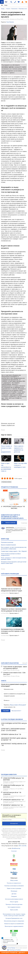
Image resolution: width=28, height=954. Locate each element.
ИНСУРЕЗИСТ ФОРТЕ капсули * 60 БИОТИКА (14, 507)
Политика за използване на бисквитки (14, 885)
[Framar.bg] (6, 2)
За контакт (14, 851)
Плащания (14, 896)
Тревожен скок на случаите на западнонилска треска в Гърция (11, 590)
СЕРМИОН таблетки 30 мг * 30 (11, 734)
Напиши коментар (10, 522)
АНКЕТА (3, 680)
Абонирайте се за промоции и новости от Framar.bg (11, 815)
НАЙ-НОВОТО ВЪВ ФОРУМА (10, 663)
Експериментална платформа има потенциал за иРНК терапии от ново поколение (13, 631)
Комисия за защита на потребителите (14, 923)
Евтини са (6, 700)
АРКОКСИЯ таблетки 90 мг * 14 (13, 799)
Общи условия (14, 880)
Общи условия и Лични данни (18, 705)
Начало (8, 8)
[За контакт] (15, 2)
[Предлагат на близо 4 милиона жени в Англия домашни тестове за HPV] (14, 602)
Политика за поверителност (14, 883)
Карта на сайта (14, 909)
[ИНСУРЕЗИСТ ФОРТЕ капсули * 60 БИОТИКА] (14, 496)
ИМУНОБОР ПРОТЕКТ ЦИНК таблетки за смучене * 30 (13, 739)
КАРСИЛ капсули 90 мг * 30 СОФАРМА (12, 793)
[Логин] (22, 2)
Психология (14, 8)
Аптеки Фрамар (11, 947)
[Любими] (19, 2)
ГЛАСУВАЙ (6, 710)
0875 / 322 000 (22, 845)
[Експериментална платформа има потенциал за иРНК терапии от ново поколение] (14, 622)
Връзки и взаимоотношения (8, 544)
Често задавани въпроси (14, 907)
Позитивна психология (7, 542)
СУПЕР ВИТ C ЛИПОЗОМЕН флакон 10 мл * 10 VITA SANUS (13, 729)
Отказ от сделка (14, 901)
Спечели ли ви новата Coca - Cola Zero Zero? (14, 673)
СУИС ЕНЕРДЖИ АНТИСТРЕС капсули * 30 (14, 724)
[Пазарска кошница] (26, 2)
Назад (2, 8)
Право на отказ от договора (14, 888)
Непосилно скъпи (8, 689)
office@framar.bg (16, 848)
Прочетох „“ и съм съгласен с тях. (15, 706)
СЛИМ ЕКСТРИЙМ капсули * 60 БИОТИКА (13, 779)
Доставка (14, 893)
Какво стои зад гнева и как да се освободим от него (20, 465)
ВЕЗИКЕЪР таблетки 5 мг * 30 (13, 805)
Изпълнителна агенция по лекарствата (14, 921)
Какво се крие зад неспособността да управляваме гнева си (6, 467)
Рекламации (14, 891)
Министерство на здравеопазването (14, 926)
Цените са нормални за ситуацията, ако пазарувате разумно (14, 695)
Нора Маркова (10, 22)
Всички (24, 663)
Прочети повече (13, 593)
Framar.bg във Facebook (15, 950)
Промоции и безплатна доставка (14, 904)
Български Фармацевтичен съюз (14, 918)
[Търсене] (11, 2)
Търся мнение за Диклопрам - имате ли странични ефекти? (15, 667)
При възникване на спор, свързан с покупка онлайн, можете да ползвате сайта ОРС (14, 914)
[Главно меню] (2, 2)
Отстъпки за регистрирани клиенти (14, 899)
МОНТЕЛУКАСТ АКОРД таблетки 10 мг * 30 (13, 744)
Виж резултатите (16, 710)
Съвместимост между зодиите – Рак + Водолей (14, 551)
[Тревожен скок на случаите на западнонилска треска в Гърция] (14, 582)
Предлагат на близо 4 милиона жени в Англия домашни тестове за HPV (13, 610)
